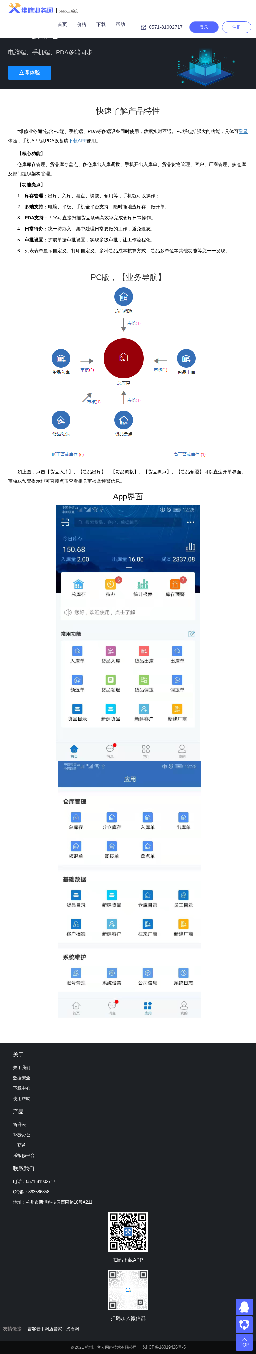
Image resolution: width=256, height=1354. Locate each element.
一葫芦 (19, 1145)
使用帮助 (21, 1098)
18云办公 (22, 1134)
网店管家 (53, 1328)
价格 (81, 24)
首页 (62, 24)
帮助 (120, 24)
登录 (204, 27)
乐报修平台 (24, 1155)
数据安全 (21, 1077)
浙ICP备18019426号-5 (164, 1347)
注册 (236, 27)
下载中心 (21, 1088)
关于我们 (21, 1067)
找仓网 (72, 1328)
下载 (101, 24)
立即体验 (29, 72)
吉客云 (34, 1328)
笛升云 (19, 1124)
